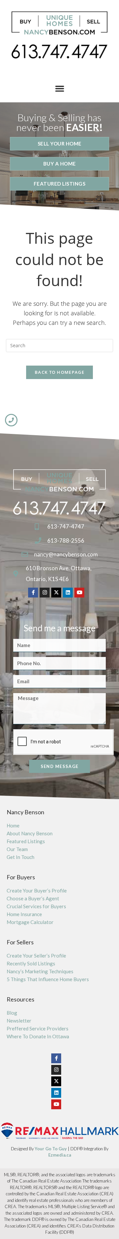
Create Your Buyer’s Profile (37, 890)
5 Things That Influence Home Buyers (48, 979)
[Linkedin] (68, 592)
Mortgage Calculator (30, 922)
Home (13, 825)
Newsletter (19, 1021)
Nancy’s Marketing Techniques (40, 971)
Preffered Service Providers (37, 1028)
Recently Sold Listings (31, 963)
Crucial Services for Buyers (36, 906)
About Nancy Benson (30, 833)
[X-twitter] (56, 592)
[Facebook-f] (33, 592)
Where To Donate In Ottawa (38, 1036)
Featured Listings (26, 841)
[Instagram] (45, 592)
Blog (12, 1013)
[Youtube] (79, 592)
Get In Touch (20, 857)
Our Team (17, 849)
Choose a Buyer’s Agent (33, 898)
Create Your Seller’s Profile (36, 955)
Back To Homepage (59, 372)
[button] (59, 88)
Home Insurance (24, 914)
